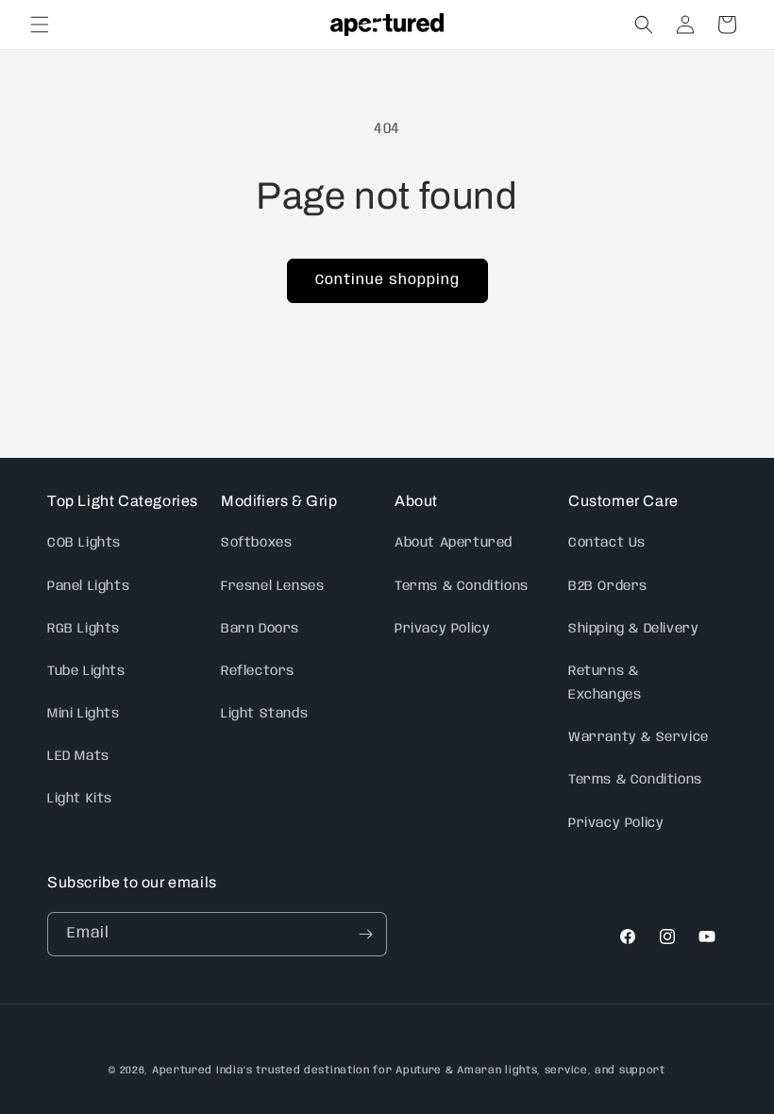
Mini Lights (83, 713)
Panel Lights (88, 586)
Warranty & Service (638, 737)
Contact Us (607, 542)
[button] (39, 24)
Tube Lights (86, 671)
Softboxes (256, 542)
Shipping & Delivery (633, 628)
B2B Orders (608, 586)
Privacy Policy (442, 628)
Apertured (184, 1070)
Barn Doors (260, 628)
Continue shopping (387, 280)
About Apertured (454, 542)
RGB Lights (83, 628)
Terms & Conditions (462, 586)
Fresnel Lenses (272, 586)
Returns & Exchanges (604, 683)
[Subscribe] (365, 934)
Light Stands (264, 713)
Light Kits (79, 798)
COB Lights (84, 542)
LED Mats (78, 756)
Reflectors (257, 671)
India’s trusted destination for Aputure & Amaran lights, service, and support (440, 1070)
